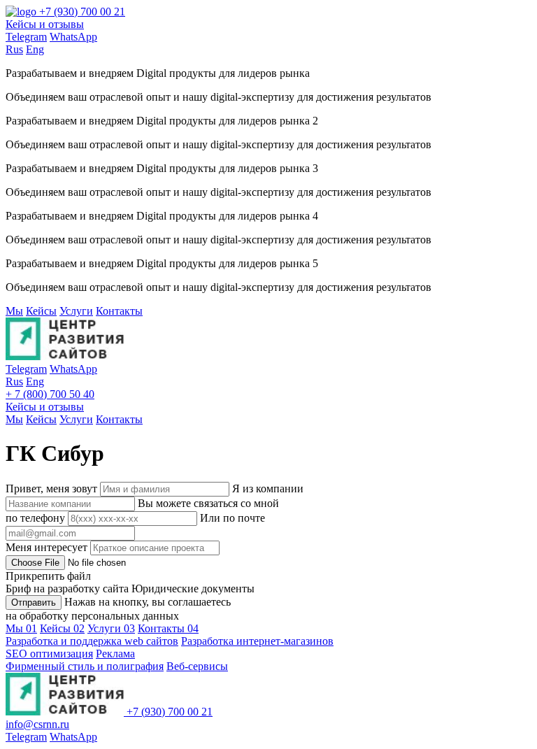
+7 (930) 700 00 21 (82, 11)
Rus (14, 49)
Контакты (119, 311)
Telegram (26, 37)
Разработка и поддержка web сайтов (92, 641)
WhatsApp (73, 37)
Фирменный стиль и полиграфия (85, 666)
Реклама (115, 653)
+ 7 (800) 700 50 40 (50, 394)
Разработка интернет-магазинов (257, 641)
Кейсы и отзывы (45, 24)
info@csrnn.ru (37, 724)
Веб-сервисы (197, 666)
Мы (14, 311)
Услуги (76, 311)
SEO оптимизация (49, 653)
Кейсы (41, 311)
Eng (35, 49)
